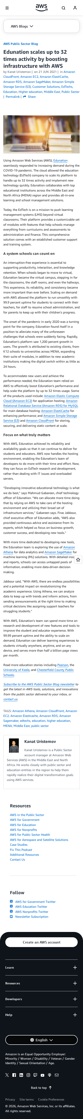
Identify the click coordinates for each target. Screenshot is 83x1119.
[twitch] (35, 1075)
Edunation (60, 160)
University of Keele (16, 670)
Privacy (10, 1099)
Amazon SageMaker (58, 552)
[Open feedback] (78, 560)
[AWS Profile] (75, 8)
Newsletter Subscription (31, 916)
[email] (56, 1075)
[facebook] (14, 1075)
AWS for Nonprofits (23, 830)
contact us (10, 699)
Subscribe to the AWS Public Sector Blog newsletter (38, 684)
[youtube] (42, 1075)
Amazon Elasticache (24, 716)
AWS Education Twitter (30, 906)
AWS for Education (23, 825)
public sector (40, 726)
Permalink (13, 96)
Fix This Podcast (21, 850)
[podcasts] (49, 1075)
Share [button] (31, 96)
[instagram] (28, 1075)
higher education (58, 720)
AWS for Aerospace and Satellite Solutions (39, 840)
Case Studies (18, 844)
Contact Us (17, 859)
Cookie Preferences (51, 1099)
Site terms (26, 1099)
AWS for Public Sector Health (30, 834)
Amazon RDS (48, 716)
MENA (7, 726)
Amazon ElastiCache (55, 411)
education (38, 720)
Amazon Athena (23, 711)
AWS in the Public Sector (27, 815)
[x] (7, 1075)
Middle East (22, 726)
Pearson (62, 665)
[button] (22, 26)
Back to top (39, 1087)
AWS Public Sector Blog (20, 44)
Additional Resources (24, 854)
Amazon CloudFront (40, 420)
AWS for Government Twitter (35, 902)
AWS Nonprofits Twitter (31, 912)
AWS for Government (24, 820)
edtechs (25, 720)
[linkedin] (21, 1075)
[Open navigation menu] (7, 8)
